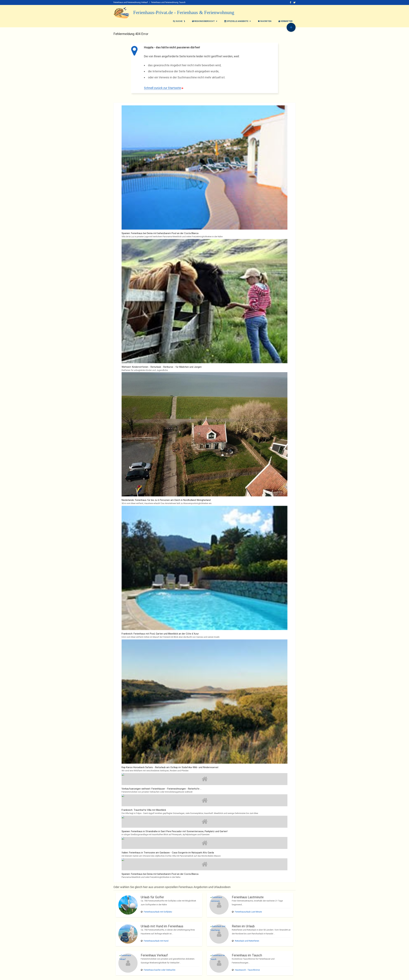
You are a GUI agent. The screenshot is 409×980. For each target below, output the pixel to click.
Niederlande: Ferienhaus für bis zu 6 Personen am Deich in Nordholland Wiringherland (166, 500)
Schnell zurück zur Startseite (162, 88)
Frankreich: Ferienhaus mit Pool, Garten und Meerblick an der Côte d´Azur (160, 633)
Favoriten (265, 21)
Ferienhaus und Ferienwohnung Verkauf (130, 2)
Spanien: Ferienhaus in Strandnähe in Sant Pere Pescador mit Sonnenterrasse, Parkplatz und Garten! (175, 831)
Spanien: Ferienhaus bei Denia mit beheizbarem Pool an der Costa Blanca (160, 233)
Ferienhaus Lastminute (248, 897)
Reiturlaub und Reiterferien (247, 941)
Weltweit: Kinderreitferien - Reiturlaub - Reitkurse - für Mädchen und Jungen (162, 366)
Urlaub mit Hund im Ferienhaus (162, 926)
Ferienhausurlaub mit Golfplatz (158, 912)
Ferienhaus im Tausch (247, 955)
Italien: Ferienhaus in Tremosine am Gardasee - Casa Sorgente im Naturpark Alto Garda (168, 852)
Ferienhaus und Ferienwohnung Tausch (168, 2)
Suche (179, 21)
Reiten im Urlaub (243, 926)
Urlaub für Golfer (152, 897)
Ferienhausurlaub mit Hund (156, 941)
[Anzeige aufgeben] (291, 27)
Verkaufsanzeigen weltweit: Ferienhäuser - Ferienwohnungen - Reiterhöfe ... (161, 788)
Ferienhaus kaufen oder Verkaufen (159, 970)
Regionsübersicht (204, 21)
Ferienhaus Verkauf (154, 955)
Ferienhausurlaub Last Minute (248, 912)
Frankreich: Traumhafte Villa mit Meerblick (144, 810)
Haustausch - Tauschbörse (247, 970)
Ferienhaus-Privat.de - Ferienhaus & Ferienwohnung (183, 12)
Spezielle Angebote (237, 21)
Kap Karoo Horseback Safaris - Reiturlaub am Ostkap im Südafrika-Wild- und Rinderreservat (170, 767)
